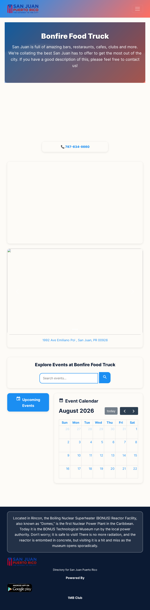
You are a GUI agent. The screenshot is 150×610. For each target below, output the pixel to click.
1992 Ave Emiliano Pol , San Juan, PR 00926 (75, 340)
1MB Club (75, 598)
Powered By (75, 578)
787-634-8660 (77, 147)
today (111, 411)
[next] (133, 411)
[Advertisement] (75, 112)
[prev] (124, 411)
